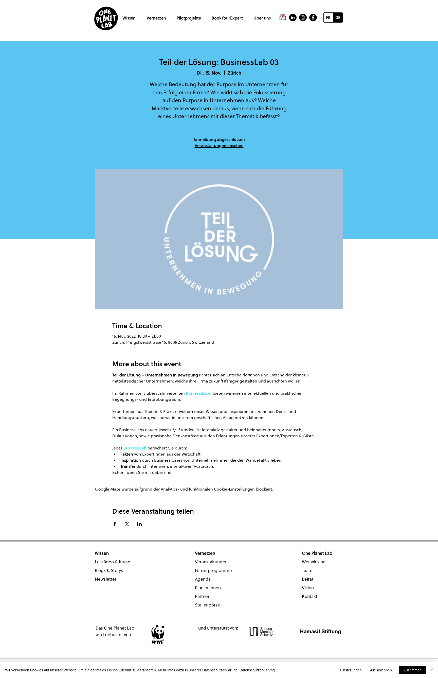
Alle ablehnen (381, 669)
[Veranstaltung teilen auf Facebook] (114, 524)
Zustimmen (413, 669)
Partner (202, 596)
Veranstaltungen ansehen (219, 145)
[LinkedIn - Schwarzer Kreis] (293, 17)
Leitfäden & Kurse (112, 562)
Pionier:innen (208, 588)
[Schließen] (432, 670)
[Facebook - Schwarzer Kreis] (313, 17)
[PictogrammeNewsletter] (282, 17)
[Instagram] (303, 17)
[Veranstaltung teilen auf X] (127, 524)
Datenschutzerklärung (257, 669)
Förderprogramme (213, 570)
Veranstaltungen (211, 562)
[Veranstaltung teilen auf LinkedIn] (139, 524)
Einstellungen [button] (351, 669)
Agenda (203, 579)
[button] (130, 16)
